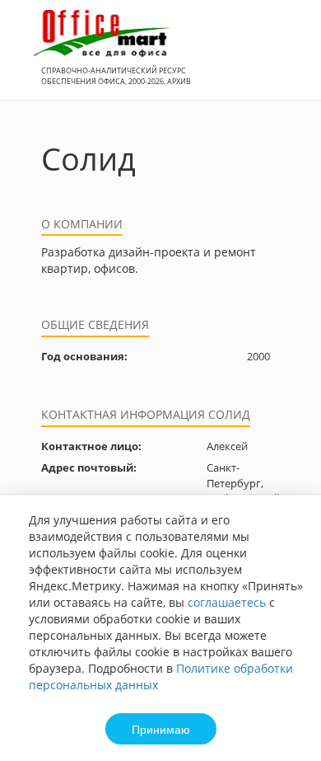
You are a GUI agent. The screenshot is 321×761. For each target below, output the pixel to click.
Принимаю (161, 729)
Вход (283, 59)
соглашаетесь (227, 602)
